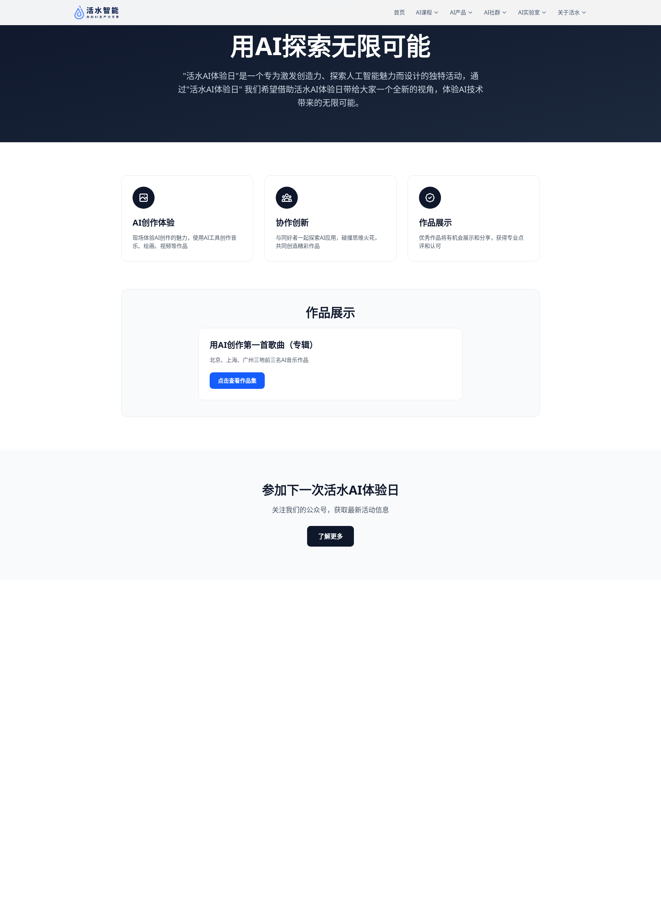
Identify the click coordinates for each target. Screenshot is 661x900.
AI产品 (458, 12)
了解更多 (330, 536)
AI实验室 (529, 12)
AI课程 (424, 12)
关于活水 (569, 12)
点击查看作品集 (237, 380)
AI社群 (492, 12)
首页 (399, 12)
